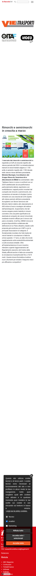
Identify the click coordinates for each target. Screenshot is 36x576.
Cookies (6, 574)
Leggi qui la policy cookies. (16, 511)
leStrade (6, 569)
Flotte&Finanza (8, 567)
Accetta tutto (18, 543)
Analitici (12, 521)
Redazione (5, 553)
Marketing (12, 526)
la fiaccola (6, 2)
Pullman (6, 572)
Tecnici (11, 517)
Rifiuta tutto (18, 531)
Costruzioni (7, 565)
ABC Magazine (8, 562)
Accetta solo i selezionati (18, 537)
